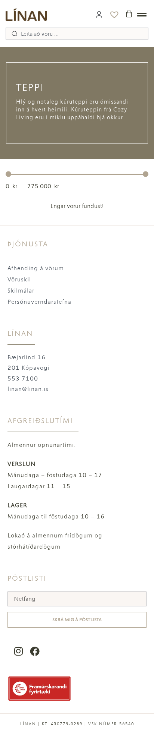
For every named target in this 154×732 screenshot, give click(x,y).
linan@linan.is (28, 389)
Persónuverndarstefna (39, 302)
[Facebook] (34, 651)
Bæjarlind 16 (26, 357)
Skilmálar (20, 290)
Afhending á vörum (35, 268)
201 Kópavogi (28, 368)
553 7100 (22, 378)
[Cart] (129, 13)
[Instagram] (18, 651)
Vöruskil (19, 279)
